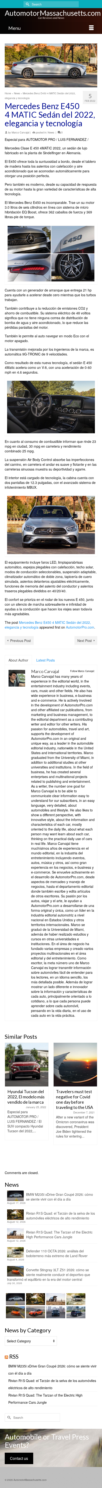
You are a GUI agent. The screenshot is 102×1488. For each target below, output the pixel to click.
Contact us (19, 1458)
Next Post (84, 640)
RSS (14, 1356)
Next (93, 1104)
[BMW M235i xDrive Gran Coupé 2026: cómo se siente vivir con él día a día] (15, 1299)
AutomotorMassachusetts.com (53, 13)
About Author (18, 660)
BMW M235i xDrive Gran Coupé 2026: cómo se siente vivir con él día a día (59, 1197)
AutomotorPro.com (80, 627)
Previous (9, 1104)
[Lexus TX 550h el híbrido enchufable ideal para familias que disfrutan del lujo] (55, 1312)
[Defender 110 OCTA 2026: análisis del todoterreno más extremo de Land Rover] (75, 1299)
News (51, 132)
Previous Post (20, 640)
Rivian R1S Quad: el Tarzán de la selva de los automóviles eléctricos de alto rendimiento (60, 1215)
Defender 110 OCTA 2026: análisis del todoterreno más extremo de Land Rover (57, 1253)
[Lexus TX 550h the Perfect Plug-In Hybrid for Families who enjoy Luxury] (75, 1312)
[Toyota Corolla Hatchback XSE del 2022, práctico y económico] (75, 1064)
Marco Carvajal (20, 132)
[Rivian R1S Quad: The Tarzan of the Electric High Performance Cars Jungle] (55, 1299)
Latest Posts (45, 660)
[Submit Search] (27, 4)
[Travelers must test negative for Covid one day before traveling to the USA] (26, 1064)
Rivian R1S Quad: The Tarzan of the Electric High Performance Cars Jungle (59, 1234)
